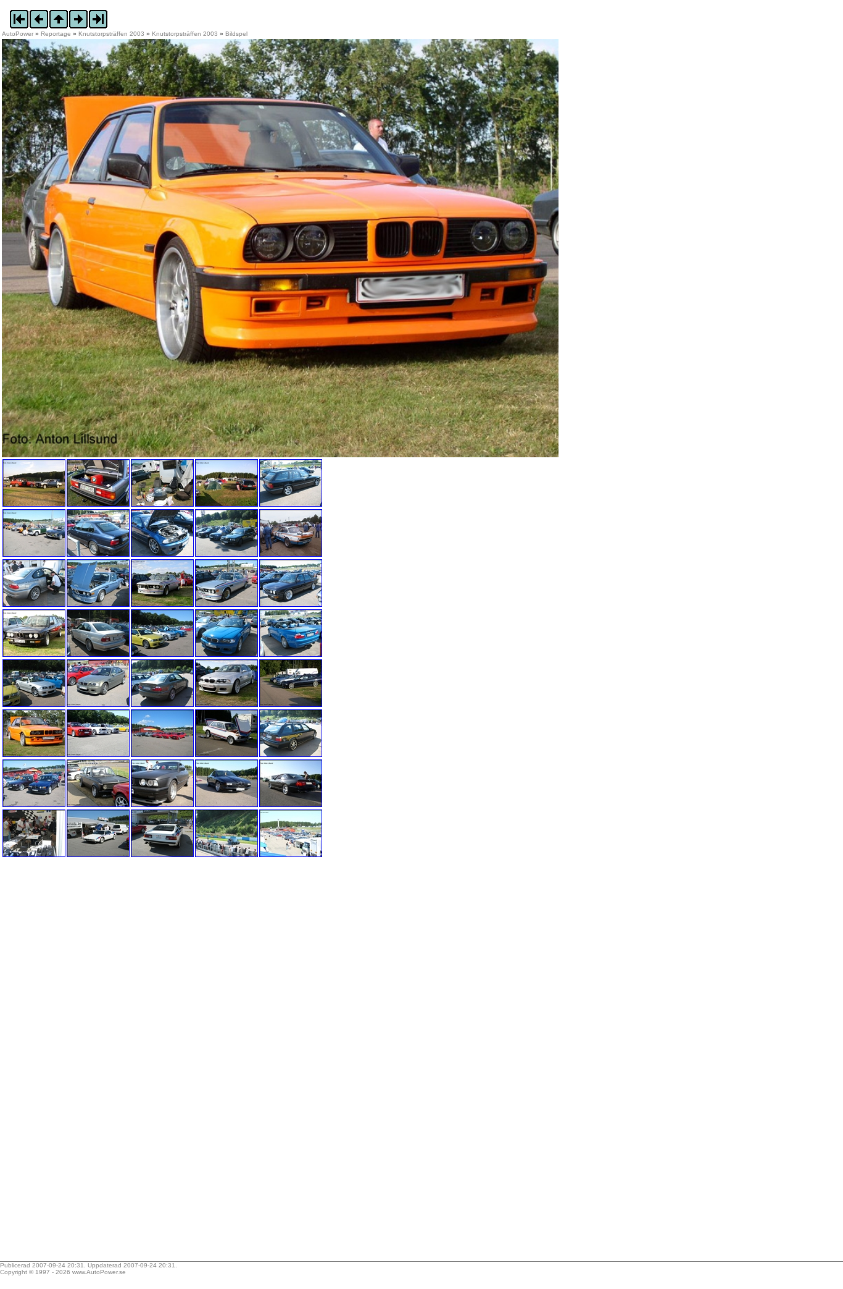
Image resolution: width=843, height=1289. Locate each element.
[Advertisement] (79, 1063)
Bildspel (236, 33)
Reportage (56, 33)
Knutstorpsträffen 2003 (111, 33)
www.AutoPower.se (99, 1272)
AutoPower (17, 33)
